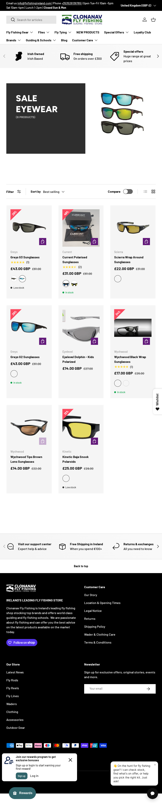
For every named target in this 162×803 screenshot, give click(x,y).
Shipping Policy (94, 626)
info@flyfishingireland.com (34, 3)
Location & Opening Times (102, 603)
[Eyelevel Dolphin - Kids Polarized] (81, 328)
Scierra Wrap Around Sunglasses (128, 259)
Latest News (15, 672)
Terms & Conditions (97, 642)
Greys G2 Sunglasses (25, 357)
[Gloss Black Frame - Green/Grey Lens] (14, 279)
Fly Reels (12, 688)
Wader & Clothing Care (99, 634)
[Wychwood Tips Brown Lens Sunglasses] (29, 427)
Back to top (81, 566)
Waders (11, 704)
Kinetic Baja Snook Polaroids (75, 459)
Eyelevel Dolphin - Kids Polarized (78, 359)
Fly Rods (12, 680)
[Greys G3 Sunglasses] (29, 228)
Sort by (36, 191)
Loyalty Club (142, 32)
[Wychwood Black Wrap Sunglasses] (133, 328)
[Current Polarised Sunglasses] (81, 228)
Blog (64, 40)
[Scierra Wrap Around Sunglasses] (133, 228)
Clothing (12, 712)
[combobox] (31, 20)
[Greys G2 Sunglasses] (29, 328)
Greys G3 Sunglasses (25, 257)
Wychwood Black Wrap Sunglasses (130, 359)
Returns (89, 618)
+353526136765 (72, 3)
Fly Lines (12, 696)
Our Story (90, 595)
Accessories (15, 719)
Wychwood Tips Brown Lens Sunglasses (26, 459)
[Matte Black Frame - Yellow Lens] (74, 283)
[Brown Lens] (126, 383)
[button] (153, 19)
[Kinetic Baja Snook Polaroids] (81, 427)
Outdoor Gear (15, 727)
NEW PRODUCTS (87, 32)
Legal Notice (93, 610)
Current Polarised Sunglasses (74, 259)
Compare (114, 191)
